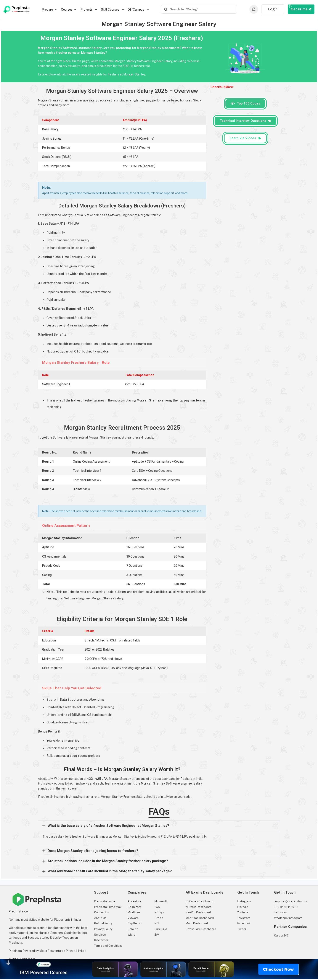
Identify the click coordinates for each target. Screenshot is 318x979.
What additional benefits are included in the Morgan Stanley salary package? (110, 871)
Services (100, 934)
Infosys (159, 912)
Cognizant (134, 907)
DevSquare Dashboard (201, 929)
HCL (157, 923)
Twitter (241, 929)
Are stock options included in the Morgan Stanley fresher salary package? (108, 861)
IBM (156, 934)
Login (273, 9)
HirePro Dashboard (198, 912)
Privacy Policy (103, 929)
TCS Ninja (160, 929)
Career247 (281, 935)
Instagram (244, 901)
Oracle (159, 918)
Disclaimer (101, 940)
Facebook (244, 923)
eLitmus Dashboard (199, 907)
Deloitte (133, 929)
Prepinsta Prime (104, 901)
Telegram (243, 918)
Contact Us (101, 912)
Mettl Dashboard (197, 923)
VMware (133, 918)
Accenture (134, 901)
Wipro (131, 934)
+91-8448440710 (286, 907)
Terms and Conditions (108, 945)
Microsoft (160, 901)
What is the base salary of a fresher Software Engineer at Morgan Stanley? (108, 826)
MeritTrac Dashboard (200, 918)
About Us (100, 918)
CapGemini (135, 923)
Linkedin (242, 907)
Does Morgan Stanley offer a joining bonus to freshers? (93, 851)
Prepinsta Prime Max (107, 907)
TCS (157, 907)
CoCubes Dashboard (199, 901)
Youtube (242, 912)
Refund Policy (103, 923)
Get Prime (299, 9)
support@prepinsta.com (290, 901)
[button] (159, 826)
